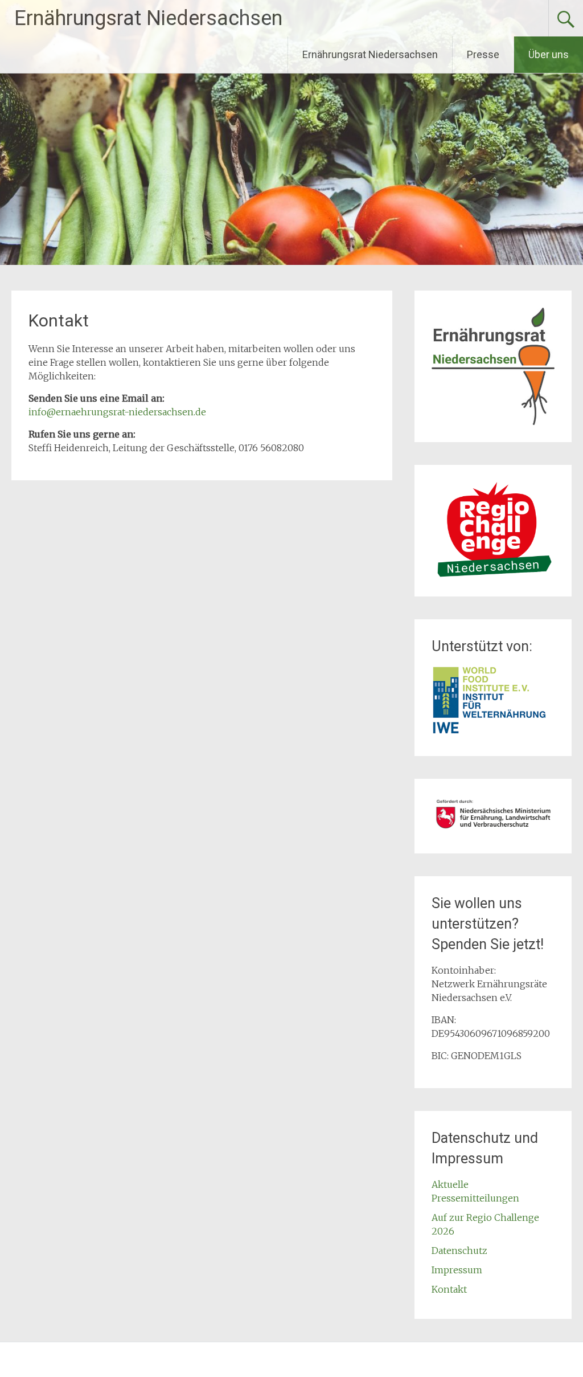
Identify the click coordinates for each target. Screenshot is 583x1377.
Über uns (548, 54)
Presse (483, 54)
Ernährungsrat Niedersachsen (148, 18)
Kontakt (449, 1289)
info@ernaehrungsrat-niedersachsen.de (117, 412)
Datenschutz (459, 1250)
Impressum (457, 1270)
